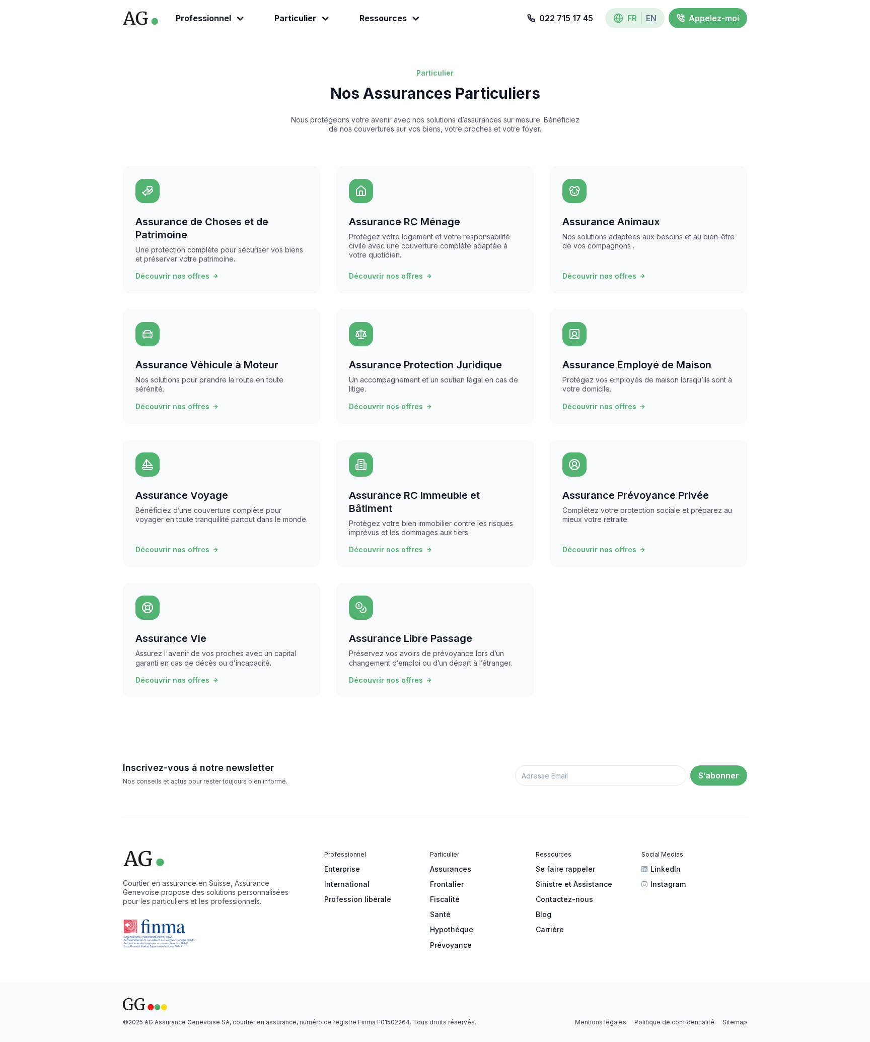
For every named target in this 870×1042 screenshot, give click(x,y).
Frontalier (447, 884)
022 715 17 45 (566, 18)
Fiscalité (445, 899)
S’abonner (718, 775)
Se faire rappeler (565, 869)
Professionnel (203, 18)
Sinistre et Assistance (574, 884)
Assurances (450, 869)
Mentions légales (600, 1022)
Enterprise (342, 869)
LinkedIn (665, 869)
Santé (440, 914)
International (347, 884)
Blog (543, 914)
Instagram (668, 884)
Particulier (295, 18)
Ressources (383, 18)
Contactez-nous (564, 899)
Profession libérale (357, 899)
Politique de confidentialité (674, 1022)
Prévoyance (451, 945)
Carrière (550, 929)
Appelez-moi (714, 18)
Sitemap (734, 1022)
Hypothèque (451, 929)
